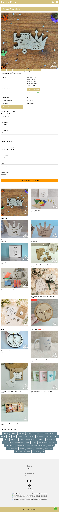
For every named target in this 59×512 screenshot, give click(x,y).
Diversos (32, 436)
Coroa (4, 70)
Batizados (29, 433)
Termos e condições (29, 473)
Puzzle (9, 70)
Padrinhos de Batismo (20, 451)
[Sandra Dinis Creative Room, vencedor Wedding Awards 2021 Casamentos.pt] (29, 500)
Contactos (29, 471)
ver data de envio (34, 89)
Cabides (56, 436)
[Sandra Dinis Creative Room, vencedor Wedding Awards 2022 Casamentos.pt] (29, 499)
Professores (20, 436)
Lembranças (37, 433)
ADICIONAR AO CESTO (29, 181)
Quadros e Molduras (10, 445)
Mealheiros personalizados (44, 442)
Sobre (29, 468)
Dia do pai (34, 442)
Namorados (5, 433)
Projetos (5, 442)
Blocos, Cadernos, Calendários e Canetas (36, 445)
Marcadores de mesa (30, 439)
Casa (14, 436)
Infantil (11, 442)
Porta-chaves (36, 451)
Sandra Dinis (9, 2)
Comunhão (45, 433)
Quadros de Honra (51, 439)
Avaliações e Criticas (29, 475)
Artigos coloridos (38, 448)
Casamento (37, 70)
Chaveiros (22, 448)
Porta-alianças (14, 439)
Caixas (27, 442)
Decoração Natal (21, 445)
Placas (21, 439)
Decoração (29, 448)
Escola (28, 451)
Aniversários (53, 433)
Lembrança (21, 70)
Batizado (29, 70)
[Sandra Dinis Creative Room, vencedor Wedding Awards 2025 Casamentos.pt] (29, 495)
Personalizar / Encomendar (12, 107)
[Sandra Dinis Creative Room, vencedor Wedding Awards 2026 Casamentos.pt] (29, 493)
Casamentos (21, 433)
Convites (6, 439)
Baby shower (40, 436)
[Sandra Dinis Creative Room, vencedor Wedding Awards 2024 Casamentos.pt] (29, 496)
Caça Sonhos (50, 445)
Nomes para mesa (19, 442)
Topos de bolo (48, 436)
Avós (27, 436)
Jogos (54, 442)
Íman (14, 70)
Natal (9, 436)
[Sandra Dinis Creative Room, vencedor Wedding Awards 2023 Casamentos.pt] (29, 498)
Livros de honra (40, 439)
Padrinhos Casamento (12, 448)
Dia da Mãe (13, 433)
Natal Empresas (48, 448)
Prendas (3, 436)
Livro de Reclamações (29, 478)
